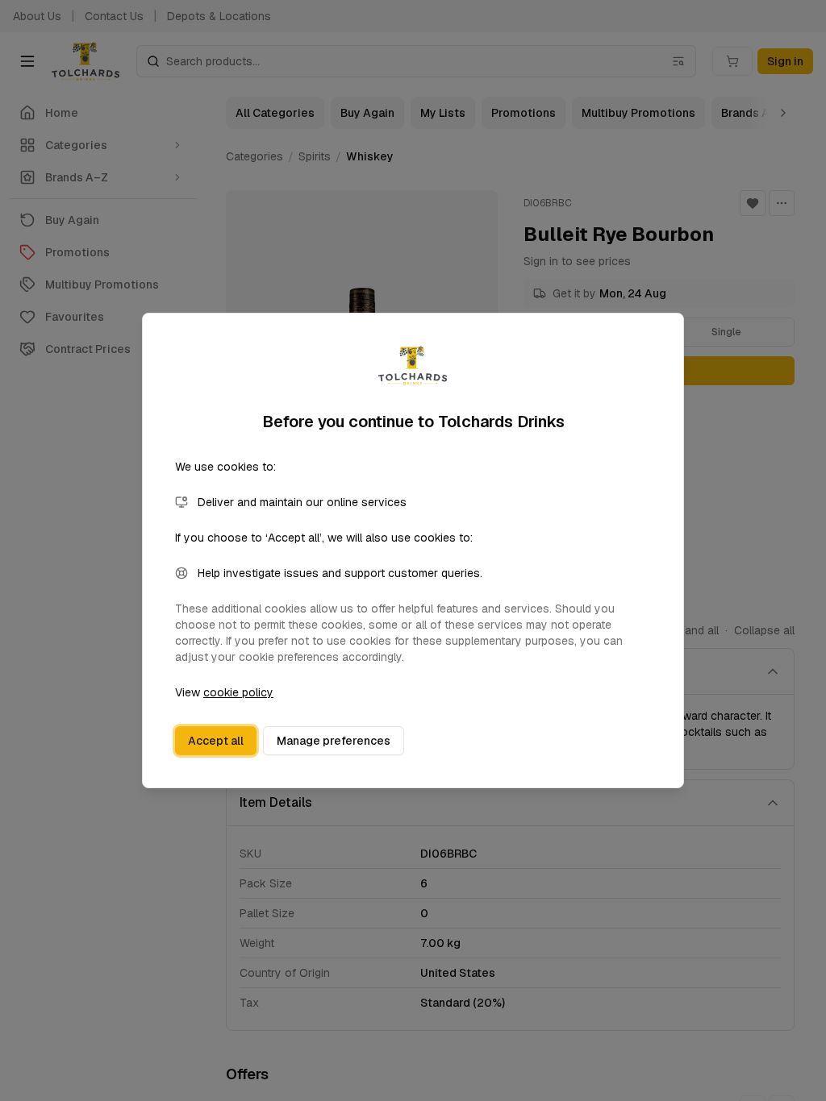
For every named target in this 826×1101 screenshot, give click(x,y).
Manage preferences (333, 740)
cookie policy (238, 692)
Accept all (216, 740)
